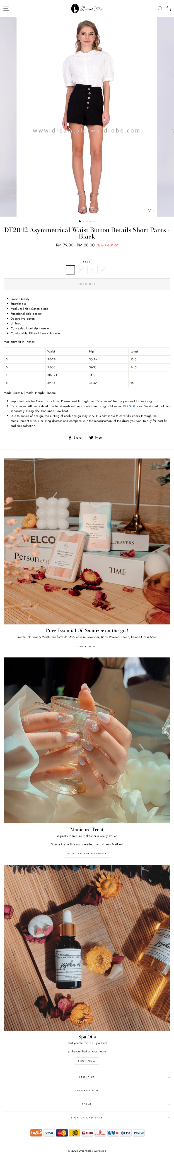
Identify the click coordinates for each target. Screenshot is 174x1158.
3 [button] (88, 222)
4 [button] (91, 222)
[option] (87, 117)
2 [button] (84, 222)
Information (87, 1090)
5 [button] (95, 222)
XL (102, 269)
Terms (87, 1104)
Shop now (87, 646)
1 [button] (80, 221)
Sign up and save (87, 1117)
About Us (87, 1077)
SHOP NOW (87, 1061)
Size (87, 261)
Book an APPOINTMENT (87, 853)
